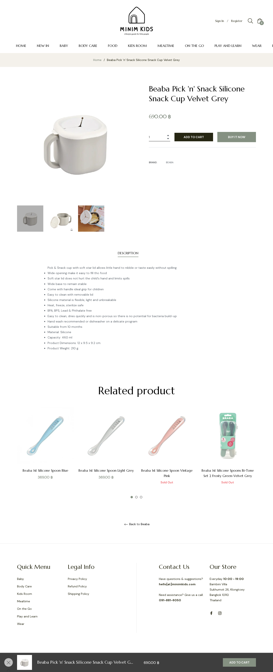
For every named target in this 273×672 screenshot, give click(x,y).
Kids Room (24, 594)
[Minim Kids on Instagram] (220, 613)
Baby (20, 579)
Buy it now (236, 137)
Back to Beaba (139, 524)
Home (97, 60)
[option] (45, 450)
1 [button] (132, 497)
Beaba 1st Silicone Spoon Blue (45, 470)
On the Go (24, 609)
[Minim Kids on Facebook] (211, 613)
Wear (20, 624)
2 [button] (136, 497)
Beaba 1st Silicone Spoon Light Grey (106, 470)
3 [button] (141, 497)
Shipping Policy (78, 594)
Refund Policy (77, 586)
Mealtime (23, 601)
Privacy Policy (77, 579)
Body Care (24, 586)
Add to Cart (239, 662)
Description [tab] (128, 253)
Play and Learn (27, 616)
